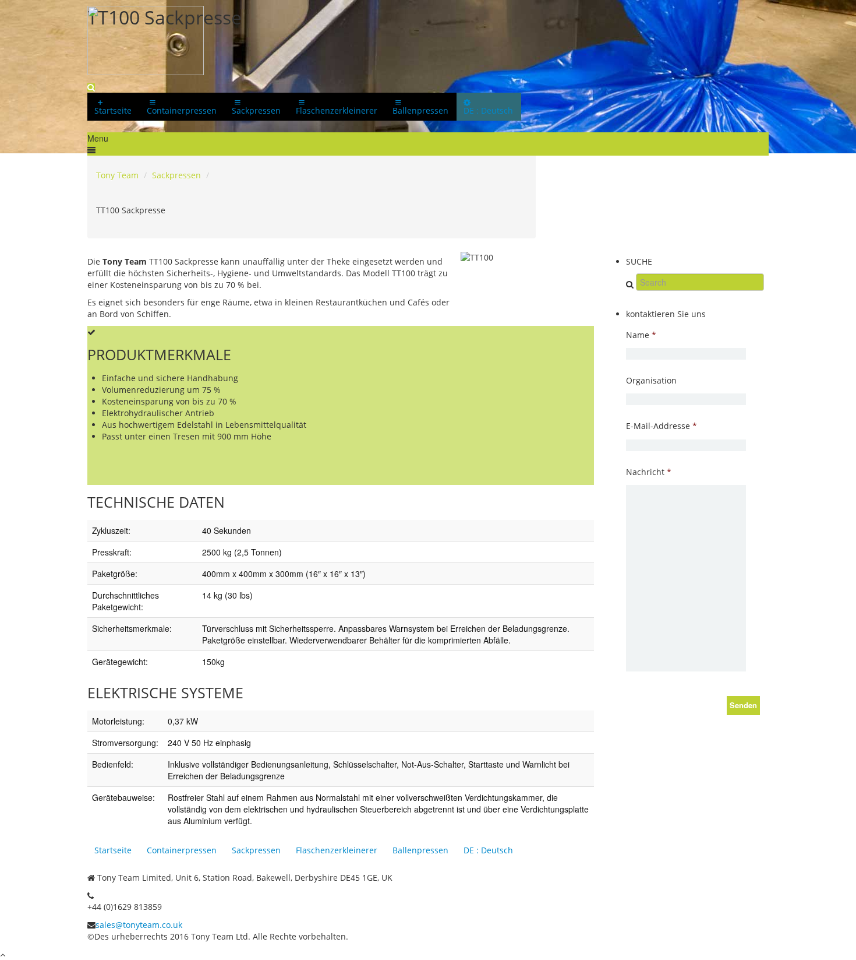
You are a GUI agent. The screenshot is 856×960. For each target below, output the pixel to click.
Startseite (113, 850)
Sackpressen (176, 175)
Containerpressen (182, 850)
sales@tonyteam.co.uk (138, 924)
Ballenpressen (420, 850)
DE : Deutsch (488, 850)
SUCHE (639, 261)
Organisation (651, 380)
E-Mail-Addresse (661, 426)
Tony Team (117, 175)
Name (641, 335)
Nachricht (648, 472)
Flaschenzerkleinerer (336, 850)
